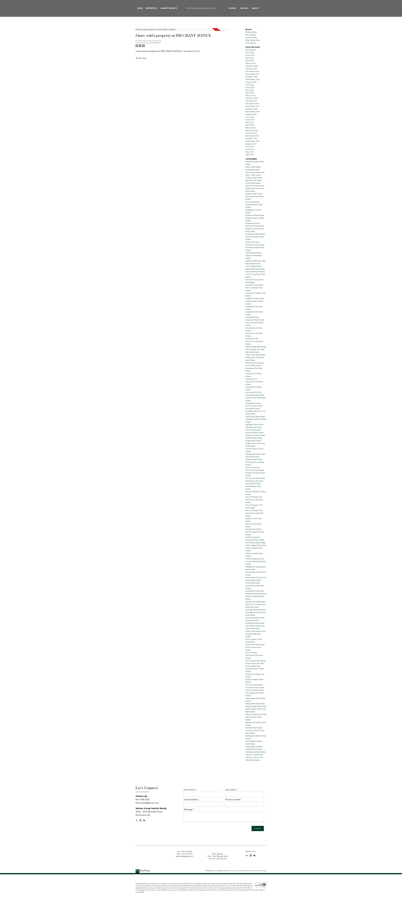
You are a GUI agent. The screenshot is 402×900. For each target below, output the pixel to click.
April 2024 (249, 125)
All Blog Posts (251, 32)
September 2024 (252, 112)
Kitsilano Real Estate (253, 438)
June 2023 (249, 149)
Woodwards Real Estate (255, 752)
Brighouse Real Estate (254, 215)
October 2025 (251, 77)
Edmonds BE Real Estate (255, 347)
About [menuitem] (255, 8)
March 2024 (250, 128)
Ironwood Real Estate (254, 433)
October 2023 (251, 138)
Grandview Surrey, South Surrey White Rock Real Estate (253, 406)
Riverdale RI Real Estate (255, 610)
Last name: (231, 789)
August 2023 (250, 144)
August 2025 (250, 82)
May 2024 (249, 122)
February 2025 (251, 98)
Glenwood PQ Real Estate (151, 43)
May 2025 (249, 90)
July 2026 (249, 53)
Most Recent (250, 50)
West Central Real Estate (255, 714)
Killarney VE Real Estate (255, 435)
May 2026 (249, 58)
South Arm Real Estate (255, 645)
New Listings (250, 35)
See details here (191, 51)
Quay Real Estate (252, 583)
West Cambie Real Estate (255, 706)
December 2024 (252, 104)
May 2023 (249, 152)
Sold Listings (250, 43)
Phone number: (233, 799)
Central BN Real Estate (255, 272)
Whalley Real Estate (253, 728)
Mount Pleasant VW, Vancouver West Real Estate (254, 513)
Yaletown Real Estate (254, 755)
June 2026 (249, 55)
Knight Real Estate (253, 441)
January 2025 (251, 101)
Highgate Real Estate (254, 425)
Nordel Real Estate (253, 529)
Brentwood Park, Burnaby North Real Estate (254, 204)
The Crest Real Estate (254, 690)
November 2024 (252, 106)
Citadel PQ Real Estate (254, 298)
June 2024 (249, 120)
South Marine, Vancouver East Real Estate (254, 655)
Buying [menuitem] (232, 8)
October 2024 (251, 109)
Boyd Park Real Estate (254, 186)
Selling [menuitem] (244, 8)
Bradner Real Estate (253, 194)
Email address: (191, 799)
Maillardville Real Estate (255, 454)
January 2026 (251, 69)
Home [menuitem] (140, 8)
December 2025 (252, 71)
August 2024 (250, 114)
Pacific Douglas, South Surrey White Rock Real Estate (255, 561)
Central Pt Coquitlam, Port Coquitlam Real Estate (254, 287)
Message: (189, 809)
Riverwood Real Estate (254, 618)
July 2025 (249, 85)
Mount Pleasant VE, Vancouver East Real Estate (254, 499)
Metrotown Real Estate (255, 478)
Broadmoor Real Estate (255, 234)
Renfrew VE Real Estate (255, 602)
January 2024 (251, 133)
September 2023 (252, 141)
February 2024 (251, 130)
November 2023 (252, 136)
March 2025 (250, 96)
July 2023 (249, 147)
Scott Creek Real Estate (255, 631)
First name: (190, 789)
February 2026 (251, 66)
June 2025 (249, 87)
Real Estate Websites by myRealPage (253, 870)
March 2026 (250, 63)
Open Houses (251, 37)
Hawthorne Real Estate (255, 417)
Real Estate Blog (252, 40)
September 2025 (252, 79)
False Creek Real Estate (255, 355)
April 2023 (249, 155)
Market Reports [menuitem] (169, 8)
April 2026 (249, 61)
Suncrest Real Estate (254, 685)
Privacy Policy (235, 870)
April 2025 (249, 93)
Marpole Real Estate (253, 459)
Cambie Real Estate (253, 253)
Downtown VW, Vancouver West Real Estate (254, 341)
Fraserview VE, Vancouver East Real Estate (254, 381)
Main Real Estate (252, 457)
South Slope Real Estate (255, 661)
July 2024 (249, 117)
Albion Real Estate (253, 167)
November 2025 (252, 74)
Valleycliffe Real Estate (255, 704)
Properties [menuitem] (151, 8)
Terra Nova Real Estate (255, 688)
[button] (137, 820)
